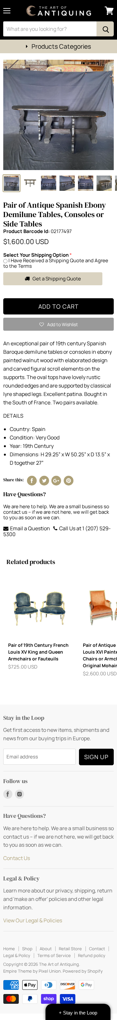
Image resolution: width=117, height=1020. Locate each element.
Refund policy (91, 955)
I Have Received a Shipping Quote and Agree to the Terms (55, 263)
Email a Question (29, 528)
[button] (58, 324)
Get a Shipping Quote (56, 278)
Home (9, 949)
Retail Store (70, 949)
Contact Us (16, 858)
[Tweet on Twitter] (44, 480)
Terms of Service (54, 955)
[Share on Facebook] (32, 480)
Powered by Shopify (83, 971)
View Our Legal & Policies (32, 920)
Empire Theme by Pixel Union (32, 971)
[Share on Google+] (56, 480)
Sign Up (96, 757)
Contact (97, 949)
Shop (27, 949)
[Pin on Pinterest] (68, 480)
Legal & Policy (16, 955)
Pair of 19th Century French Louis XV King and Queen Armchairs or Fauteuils (38, 652)
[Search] (105, 28)
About (46, 949)
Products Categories (61, 46)
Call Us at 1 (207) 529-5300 (57, 531)
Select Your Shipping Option (36, 255)
